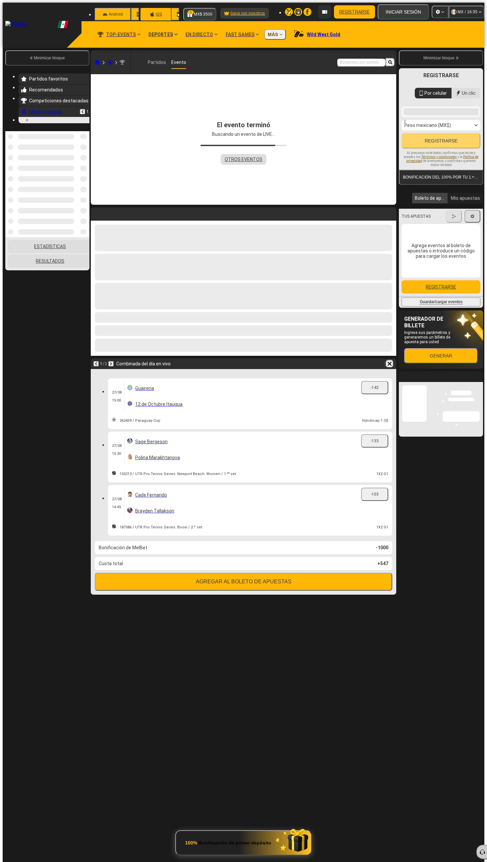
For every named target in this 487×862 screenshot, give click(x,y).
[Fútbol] (110, 62)
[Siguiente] (111, 363)
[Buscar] (390, 62)
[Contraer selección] (76, 165)
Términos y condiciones (439, 157)
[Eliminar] (390, 364)
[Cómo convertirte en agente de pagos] (324, 12)
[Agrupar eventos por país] (84, 165)
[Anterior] (82, 111)
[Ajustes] (440, 12)
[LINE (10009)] (97, 62)
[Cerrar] (477, 441)
